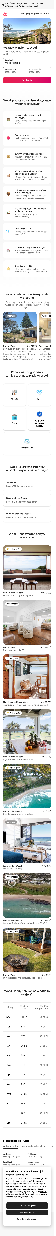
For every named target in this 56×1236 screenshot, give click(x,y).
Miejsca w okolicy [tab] (10, 1146)
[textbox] (15, 72)
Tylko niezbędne (27, 1212)
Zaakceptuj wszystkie (27, 1205)
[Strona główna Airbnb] (5, 13)
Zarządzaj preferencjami (27, 1219)
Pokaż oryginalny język (28, 6)
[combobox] (27, 62)
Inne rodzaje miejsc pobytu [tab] (33, 1146)
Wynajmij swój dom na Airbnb (35, 13)
